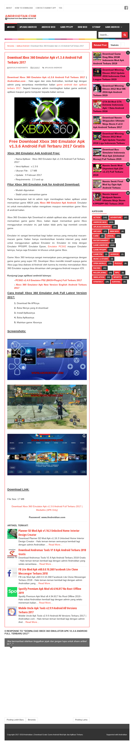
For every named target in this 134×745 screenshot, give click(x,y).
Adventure (115, 217)
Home (12, 26)
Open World (99, 263)
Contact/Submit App (46, 7)
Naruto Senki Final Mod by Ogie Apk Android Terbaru (112, 184)
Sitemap (96, 26)
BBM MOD (82, 26)
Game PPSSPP (66, 26)
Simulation (98, 277)
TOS (60, 7)
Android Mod (48, 26)
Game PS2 (97, 254)
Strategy (98, 282)
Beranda (32, 720)
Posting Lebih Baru (15, 720)
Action (96, 217)
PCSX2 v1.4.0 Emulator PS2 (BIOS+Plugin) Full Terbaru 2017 (49, 280)
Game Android (112, 26)
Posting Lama (81, 720)
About (9, 7)
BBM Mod (114, 231)
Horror (114, 254)
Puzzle (118, 263)
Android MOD (100, 222)
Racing (96, 268)
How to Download (24, 7)
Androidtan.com (16, 81)
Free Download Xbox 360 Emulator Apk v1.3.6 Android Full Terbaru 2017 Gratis (47, 143)
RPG (117, 273)
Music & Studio (100, 259)
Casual (110, 236)
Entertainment (101, 240)
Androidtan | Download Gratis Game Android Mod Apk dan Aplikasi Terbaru (53, 735)
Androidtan (122, 735)
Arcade (97, 231)
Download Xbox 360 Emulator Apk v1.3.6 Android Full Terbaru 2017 (46, 77)
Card (96, 236)
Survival (116, 282)
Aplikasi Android (28, 26)
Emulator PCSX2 (57, 246)
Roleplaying (99, 273)
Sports (117, 277)
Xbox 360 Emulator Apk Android (58, 202)
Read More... (55, 544)
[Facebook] (126, 8)
